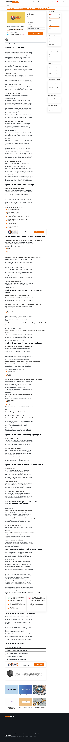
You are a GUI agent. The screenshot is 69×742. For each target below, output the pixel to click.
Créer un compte (36, 33)
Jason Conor (18, 671)
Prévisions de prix (39, 1)
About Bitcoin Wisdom (8, 721)
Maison (34, 1)
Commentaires (52, 1)
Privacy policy (48, 721)
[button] (63, 1)
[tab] (25, 647)
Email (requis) (29, 24)
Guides (46, 1)
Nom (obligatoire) (30, 20)
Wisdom (9, 716)
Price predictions (28, 721)
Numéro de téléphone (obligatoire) (33, 28)
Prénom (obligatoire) (30, 16)
